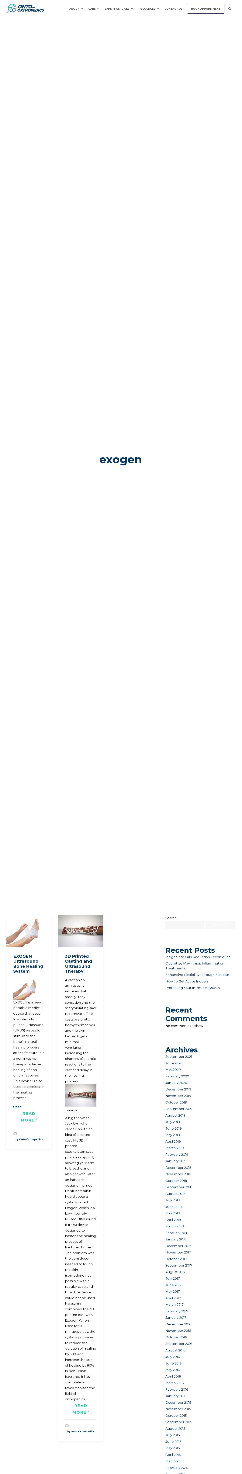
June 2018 (173, 1207)
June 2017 (173, 1285)
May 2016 (172, 1370)
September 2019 (178, 1109)
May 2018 (172, 1213)
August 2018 (175, 1194)
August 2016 (175, 1350)
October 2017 (176, 1259)
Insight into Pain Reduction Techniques (197, 957)
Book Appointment (205, 8)
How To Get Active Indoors (187, 981)
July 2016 (172, 1357)
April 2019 (173, 1141)
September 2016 (178, 1344)
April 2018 (173, 1220)
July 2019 (172, 1122)
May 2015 (172, 1448)
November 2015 (178, 1409)
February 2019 (176, 1154)
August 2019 (175, 1115)
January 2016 (175, 1396)
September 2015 (178, 1422)
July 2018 (172, 1200)
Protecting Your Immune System (192, 988)
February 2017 (176, 1311)
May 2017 (172, 1291)
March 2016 (174, 1383)
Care (92, 8)
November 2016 (178, 1331)
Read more (29, 1116)
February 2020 (177, 1076)
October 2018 (176, 1181)
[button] (28, 931)
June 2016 (173, 1363)
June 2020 (173, 1063)
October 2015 (176, 1415)
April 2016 (173, 1376)
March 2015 (174, 1461)
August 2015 (175, 1429)
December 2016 (178, 1324)
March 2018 (174, 1226)
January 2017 (175, 1317)
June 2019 (173, 1128)
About (74, 8)
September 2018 (178, 1187)
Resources (147, 8)
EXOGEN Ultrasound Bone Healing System (28, 964)
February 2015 (176, 1468)
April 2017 (173, 1298)
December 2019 (178, 1089)
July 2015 (172, 1435)
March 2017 (174, 1304)
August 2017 (175, 1272)
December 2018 (178, 1168)
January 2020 (176, 1083)
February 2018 (176, 1233)
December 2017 (178, 1246)
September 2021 (178, 1057)
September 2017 (178, 1265)
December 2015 (178, 1402)
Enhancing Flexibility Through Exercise (197, 975)
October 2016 (176, 1337)
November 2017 (178, 1252)
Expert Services (117, 8)
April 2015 (173, 1455)
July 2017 (172, 1278)
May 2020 (173, 1070)
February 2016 (176, 1389)
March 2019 (174, 1148)
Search (171, 918)
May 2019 (172, 1135)
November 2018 (178, 1174)
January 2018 (175, 1239)
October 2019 (176, 1102)
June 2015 (173, 1442)
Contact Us (173, 8)
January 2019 (175, 1161)
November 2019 (178, 1096)
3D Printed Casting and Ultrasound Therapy (78, 964)
